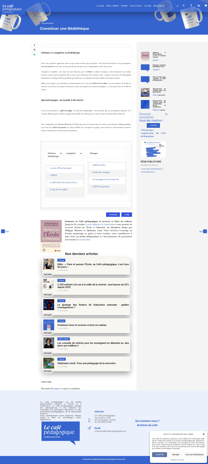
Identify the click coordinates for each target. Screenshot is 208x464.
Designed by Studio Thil (116, 459)
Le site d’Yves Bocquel (60, 168)
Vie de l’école (136, 6)
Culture (147, 6)
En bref (124, 6)
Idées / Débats (112, 6)
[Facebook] (191, 5)
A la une (100, 6)
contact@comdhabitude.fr (152, 169)
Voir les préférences (194, 455)
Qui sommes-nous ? (147, 421)
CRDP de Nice (99, 165)
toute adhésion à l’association (101, 224)
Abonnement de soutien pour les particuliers (159, 90)
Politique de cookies (177, 460)
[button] (204, 434)
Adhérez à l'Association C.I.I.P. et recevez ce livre (159, 55)
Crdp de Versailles (59, 189)
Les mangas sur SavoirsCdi (105, 179)
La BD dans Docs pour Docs (63, 182)
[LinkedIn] (199, 5)
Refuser (175, 455)
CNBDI (53, 175)
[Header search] (177, 6)
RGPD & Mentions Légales (97, 459)
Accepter (160, 455)
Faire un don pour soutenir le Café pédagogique (159, 78)
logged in (57, 389)
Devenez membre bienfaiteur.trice (159, 65)
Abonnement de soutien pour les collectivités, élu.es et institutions (159, 104)
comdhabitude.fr (148, 172)
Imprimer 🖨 (113, 214)
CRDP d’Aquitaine (101, 186)
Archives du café (147, 425)
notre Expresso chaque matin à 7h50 (60, 417)
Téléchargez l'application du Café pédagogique (153, 133)
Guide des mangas (101, 172)
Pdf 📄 (127, 214)
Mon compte (159, 6)
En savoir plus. (83, 239)
